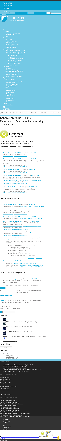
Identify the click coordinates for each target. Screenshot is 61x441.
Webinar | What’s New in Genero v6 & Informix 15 (17, 336)
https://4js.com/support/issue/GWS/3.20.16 (31, 265)
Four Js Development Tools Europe (9, 402)
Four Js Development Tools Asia (8, 405)
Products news (10, 358)
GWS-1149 (39, 258)
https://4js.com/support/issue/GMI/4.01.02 (15, 156)
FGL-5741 (31, 258)
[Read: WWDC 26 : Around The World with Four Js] (4, 320)
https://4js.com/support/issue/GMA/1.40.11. (32, 218)
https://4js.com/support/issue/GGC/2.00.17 (30, 267)
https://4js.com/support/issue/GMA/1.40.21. (15, 229)
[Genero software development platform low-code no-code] (12, 25)
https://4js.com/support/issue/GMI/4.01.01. (15, 172)
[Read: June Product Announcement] (4, 325)
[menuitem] (32, 28)
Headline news (10, 357)
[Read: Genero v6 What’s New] (4, 330)
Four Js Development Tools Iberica (9, 410)
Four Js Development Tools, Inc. (8, 400)
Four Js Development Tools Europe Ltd (19, 416)
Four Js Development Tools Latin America (11, 404)
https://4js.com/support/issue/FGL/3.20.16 (25, 263)
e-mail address (10, 13)
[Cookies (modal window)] (58, 438)
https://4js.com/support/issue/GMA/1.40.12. (32, 206)
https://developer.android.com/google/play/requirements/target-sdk (22, 180)
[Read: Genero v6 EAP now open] (4, 339)
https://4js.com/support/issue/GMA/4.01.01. (15, 183)
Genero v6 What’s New (9, 331)
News (4, 353)
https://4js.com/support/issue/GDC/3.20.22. (15, 235)
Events (8, 355)
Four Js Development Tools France (9, 408)
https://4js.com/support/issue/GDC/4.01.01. (15, 192)
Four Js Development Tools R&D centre (11, 415)
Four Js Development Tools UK (8, 407)
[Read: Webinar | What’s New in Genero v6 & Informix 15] (4, 334)
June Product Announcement (11, 326)
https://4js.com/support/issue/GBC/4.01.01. (15, 166)
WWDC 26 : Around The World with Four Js (14, 322)
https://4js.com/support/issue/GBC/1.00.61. (15, 214)
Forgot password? (56, 13)
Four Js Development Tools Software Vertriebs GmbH (15, 413)
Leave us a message (5, 394)
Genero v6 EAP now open (10, 341)
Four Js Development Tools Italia (9, 412)
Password (30, 13)
